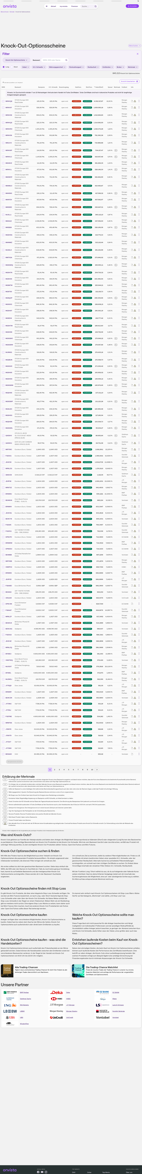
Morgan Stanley (71, 1011)
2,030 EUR (87, 332)
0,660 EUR (76, 716)
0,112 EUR (76, 666)
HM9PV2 (9, 567)
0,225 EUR (87, 107)
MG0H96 (9, 332)
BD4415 (8, 592)
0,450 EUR (76, 326)
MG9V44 (9, 279)
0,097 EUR (87, 494)
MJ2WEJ (9, 679)
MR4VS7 (9, 108)
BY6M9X (9, 573)
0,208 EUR (87, 193)
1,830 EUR (87, 235)
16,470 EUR (87, 435)
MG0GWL (9, 428)
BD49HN (9, 500)
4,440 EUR (87, 304)
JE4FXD (9, 579)
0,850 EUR (87, 129)
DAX (73, 1172)
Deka (68, 992)
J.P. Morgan (70, 1005)
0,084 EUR (76, 481)
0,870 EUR (87, 729)
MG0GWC (9, 338)
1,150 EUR (87, 227)
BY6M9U (9, 494)
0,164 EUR (76, 679)
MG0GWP (9, 401)
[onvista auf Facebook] (38, 1172)
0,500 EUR (87, 366)
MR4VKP (9, 150)
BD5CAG (9, 629)
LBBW (22, 1011)
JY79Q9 (8, 686)
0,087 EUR (76, 494)
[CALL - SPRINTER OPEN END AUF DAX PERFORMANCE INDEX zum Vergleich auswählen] (3, 754)
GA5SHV (9, 436)
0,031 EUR (87, 475)
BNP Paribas (24, 992)
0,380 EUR (76, 115)
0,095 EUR (76, 487)
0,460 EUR (87, 326)
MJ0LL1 (8, 215)
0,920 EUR (87, 199)
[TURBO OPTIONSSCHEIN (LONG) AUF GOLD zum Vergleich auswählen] (3, 716)
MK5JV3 (9, 143)
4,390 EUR (76, 401)
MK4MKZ (9, 242)
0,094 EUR (87, 481)
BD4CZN (9, 698)
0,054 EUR (76, 456)
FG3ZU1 (9, 531)
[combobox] (55, 60)
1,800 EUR (76, 298)
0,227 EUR (76, 215)
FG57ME (9, 716)
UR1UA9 (9, 598)
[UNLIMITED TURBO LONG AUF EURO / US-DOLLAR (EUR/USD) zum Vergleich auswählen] (3, 494)
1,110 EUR (87, 177)
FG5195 (8, 525)
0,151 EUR (76, 616)
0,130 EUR (76, 537)
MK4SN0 (9, 193)
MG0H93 (9, 415)
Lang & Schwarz (118, 1005)
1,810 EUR (87, 298)
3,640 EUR (87, 422)
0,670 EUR (87, 716)
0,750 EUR (76, 685)
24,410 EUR (76, 443)
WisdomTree (24, 1024)
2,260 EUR (87, 372)
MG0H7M (9, 326)
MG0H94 (9, 379)
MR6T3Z (9, 488)
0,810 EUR (87, 143)
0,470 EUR (76, 135)
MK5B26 (9, 227)
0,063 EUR (76, 462)
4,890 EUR (87, 338)
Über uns (129, 1172)
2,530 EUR (87, 221)
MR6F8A (9, 723)
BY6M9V (9, 507)
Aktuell (53, 6)
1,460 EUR (76, 207)
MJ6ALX (9, 250)
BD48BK (9, 555)
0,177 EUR (87, 647)
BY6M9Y (9, 692)
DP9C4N (9, 604)
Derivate (12, 12)
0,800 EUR (76, 143)
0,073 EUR (87, 462)
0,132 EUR (87, 561)
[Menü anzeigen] (47, 6)
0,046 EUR (87, 449)
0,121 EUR (76, 150)
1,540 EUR (76, 279)
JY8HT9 (8, 735)
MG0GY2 (9, 304)
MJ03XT (9, 666)
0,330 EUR (76, 272)
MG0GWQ (9, 265)
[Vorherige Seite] (45, 770)
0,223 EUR (76, 107)
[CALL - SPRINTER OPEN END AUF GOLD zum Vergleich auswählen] (3, 629)
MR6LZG (9, 468)
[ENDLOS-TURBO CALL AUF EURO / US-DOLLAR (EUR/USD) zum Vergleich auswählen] (3, 537)
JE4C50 (8, 462)
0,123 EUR (87, 150)
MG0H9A (9, 235)
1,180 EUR (76, 242)
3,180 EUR (76, 257)
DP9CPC (9, 537)
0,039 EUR (76, 449)
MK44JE (9, 221)
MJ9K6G (9, 352)
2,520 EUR (76, 221)
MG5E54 (9, 318)
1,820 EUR (76, 235)
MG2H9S (9, 393)
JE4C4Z (9, 641)
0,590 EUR (87, 673)
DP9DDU (9, 549)
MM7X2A (9, 257)
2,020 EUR (76, 332)
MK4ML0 (9, 186)
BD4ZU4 (9, 623)
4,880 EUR (76, 338)
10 (92, 770)
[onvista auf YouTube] (42, 1172)
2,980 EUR (76, 318)
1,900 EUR (76, 310)
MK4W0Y (9, 177)
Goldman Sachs (25, 999)
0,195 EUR (87, 660)
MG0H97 (9, 311)
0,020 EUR (87, 101)
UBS (21, 1017)
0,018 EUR (76, 101)
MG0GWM (9, 385)
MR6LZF (9, 617)
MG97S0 (9, 292)
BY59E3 (8, 654)
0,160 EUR (76, 623)
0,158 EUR (87, 616)
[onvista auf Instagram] (46, 1172)
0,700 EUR (76, 169)
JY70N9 (8, 748)
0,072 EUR (87, 654)
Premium (74, 6)
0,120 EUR (87, 513)
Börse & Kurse (4, 12)
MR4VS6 (9, 135)
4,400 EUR (87, 401)
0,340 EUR (87, 272)
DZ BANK (115, 992)
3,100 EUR (87, 409)
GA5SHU (9, 443)
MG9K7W (9, 285)
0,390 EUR (87, 115)
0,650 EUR (87, 629)
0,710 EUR (87, 169)
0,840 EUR (76, 129)
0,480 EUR (87, 135)
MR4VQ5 (9, 123)
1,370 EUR (76, 186)
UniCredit (69, 1017)
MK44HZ (9, 163)
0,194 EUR (87, 679)
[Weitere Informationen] (135, 101)
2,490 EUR (76, 379)
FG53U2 (9, 635)
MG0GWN (9, 345)
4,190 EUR (76, 393)
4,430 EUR (76, 304)
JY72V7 (8, 742)
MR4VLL (9, 169)
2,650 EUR (76, 385)
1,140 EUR (76, 227)
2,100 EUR (87, 345)
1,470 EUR (87, 207)
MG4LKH (9, 409)
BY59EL (8, 673)
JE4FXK (8, 481)
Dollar (89, 1172)
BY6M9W (9, 543)
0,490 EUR (76, 366)
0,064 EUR (76, 122)
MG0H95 (9, 372)
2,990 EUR (87, 318)
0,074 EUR (76, 468)
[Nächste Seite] (97, 770)
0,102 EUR (87, 487)
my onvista (64, 6)
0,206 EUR (76, 193)
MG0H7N (9, 273)
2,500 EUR (87, 379)
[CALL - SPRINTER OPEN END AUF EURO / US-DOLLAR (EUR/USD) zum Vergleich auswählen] (3, 519)
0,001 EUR (76, 475)
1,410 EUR (76, 157)
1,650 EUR (76, 285)
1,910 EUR (87, 310)
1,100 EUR (76, 177)
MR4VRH (9, 129)
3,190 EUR (87, 257)
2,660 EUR (87, 385)
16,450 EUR (76, 435)
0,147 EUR (76, 163)
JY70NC (9, 704)
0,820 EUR (87, 735)
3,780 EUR (87, 428)
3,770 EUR (76, 428)
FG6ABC (9, 586)
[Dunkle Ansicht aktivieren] (138, 1)
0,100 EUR (76, 506)
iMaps (114, 999)
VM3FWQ (9, 660)
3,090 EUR (76, 409)
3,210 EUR (76, 352)
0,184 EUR (87, 723)
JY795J (8, 710)
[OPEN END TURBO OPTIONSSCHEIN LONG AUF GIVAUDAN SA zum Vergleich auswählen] (3, 475)
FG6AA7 (9, 610)
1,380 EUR (87, 186)
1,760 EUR (76, 291)
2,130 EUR (87, 360)
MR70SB (9, 561)
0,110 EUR (87, 506)
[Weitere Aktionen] (139, 101)
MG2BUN (9, 360)
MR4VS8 (9, 115)
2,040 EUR (76, 250)
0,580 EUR (76, 673)
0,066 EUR (87, 122)
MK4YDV (9, 200)
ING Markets (24, 1005)
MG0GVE (9, 366)
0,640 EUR (76, 629)
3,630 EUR (76, 422)
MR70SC (9, 449)
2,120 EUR (76, 360)
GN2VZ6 (9, 475)
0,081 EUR (87, 468)
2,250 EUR (76, 372)
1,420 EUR (87, 157)
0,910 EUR (76, 199)
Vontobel (115, 1017)
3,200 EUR (87, 415)
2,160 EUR (87, 265)
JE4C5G (9, 513)
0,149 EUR (87, 163)
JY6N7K (8, 729)
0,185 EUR (76, 660)
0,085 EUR (76, 500)
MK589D (9, 207)
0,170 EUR (87, 531)
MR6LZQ (9, 647)
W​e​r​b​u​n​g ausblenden (87, 26)
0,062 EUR (76, 654)
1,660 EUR (87, 285)
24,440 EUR (87, 443)
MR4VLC (9, 157)
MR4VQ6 (9, 101)
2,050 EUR (87, 250)
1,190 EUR (87, 242)
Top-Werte (106, 1172)
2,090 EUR (76, 345)
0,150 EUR (76, 531)
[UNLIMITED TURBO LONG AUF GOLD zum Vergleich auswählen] (3, 654)
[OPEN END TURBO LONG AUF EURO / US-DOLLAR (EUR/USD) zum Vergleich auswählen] (3, 449)
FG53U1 (8, 456)
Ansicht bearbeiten (128, 81)
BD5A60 (9, 754)
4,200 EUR (87, 393)
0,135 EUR (87, 555)
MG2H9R (9, 422)
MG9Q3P (9, 298)
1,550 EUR (87, 279)
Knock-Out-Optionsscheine (23, 12)
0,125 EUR (76, 555)
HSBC (68, 999)
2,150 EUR (76, 265)
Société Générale (118, 1011)
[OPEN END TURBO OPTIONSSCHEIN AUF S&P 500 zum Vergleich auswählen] (3, 704)
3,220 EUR (87, 352)
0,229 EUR (87, 215)
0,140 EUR (87, 537)
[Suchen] (95, 6)
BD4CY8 (9, 519)
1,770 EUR (87, 291)
